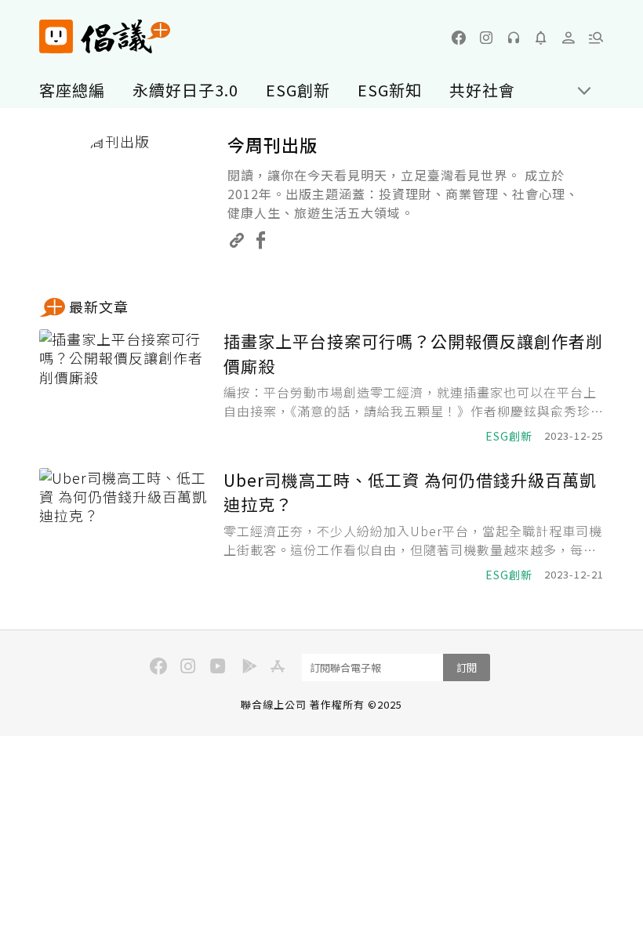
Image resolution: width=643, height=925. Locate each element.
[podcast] (513, 37)
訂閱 (466, 667)
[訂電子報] (541, 37)
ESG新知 (390, 89)
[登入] (568, 37)
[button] (596, 37)
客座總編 (72, 89)
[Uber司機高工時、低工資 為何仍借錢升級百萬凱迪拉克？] (125, 525)
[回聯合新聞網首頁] (56, 36)
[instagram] (486, 37)
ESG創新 (298, 89)
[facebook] (459, 37)
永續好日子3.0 (185, 89)
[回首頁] (104, 36)
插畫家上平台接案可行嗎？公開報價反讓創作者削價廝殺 (413, 353)
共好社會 (482, 89)
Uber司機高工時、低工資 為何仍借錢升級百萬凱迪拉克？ (410, 492)
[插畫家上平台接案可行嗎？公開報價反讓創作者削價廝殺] (125, 386)
